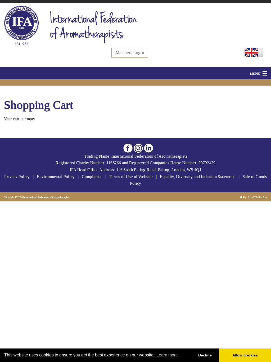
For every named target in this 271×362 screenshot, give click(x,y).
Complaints (92, 176)
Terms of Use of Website (131, 176)
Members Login (130, 52)
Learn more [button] (167, 355)
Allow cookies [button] (245, 355)
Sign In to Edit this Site (254, 197)
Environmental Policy (56, 176)
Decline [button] (205, 355)
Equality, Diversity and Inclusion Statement (197, 176)
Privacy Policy (17, 176)
